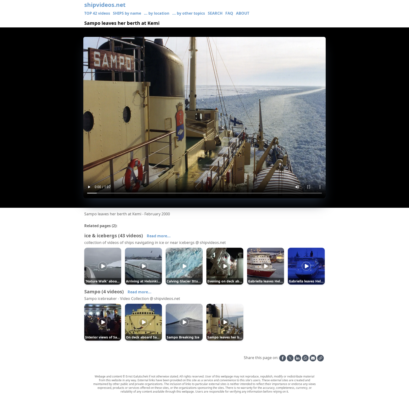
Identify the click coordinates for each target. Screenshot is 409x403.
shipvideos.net (104, 5)
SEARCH (215, 13)
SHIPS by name (127, 13)
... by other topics (188, 13)
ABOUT (242, 13)
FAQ (229, 13)
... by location (156, 13)
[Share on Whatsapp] (305, 358)
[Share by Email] (313, 358)
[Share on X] (290, 358)
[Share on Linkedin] (297, 358)
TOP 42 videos (97, 13)
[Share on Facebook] (282, 358)
